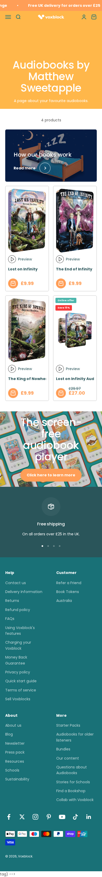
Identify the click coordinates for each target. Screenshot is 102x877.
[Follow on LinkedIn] (88, 816)
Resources (14, 761)
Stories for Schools (73, 782)
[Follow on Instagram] (35, 816)
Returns (12, 600)
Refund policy (17, 609)
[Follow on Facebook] (8, 816)
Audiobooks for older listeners (75, 737)
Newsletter (15, 743)
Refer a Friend (68, 582)
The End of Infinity (74, 269)
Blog (9, 734)
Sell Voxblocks (17, 699)
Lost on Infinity (23, 269)
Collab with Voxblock (75, 799)
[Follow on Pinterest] (48, 816)
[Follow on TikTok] (75, 816)
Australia (64, 600)
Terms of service (20, 690)
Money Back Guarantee (16, 660)
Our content (67, 758)
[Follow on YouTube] (62, 816)
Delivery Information (23, 591)
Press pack (15, 752)
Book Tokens (67, 591)
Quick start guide (21, 681)
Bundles (63, 749)
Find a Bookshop (71, 790)
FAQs (9, 618)
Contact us (15, 582)
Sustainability (17, 779)
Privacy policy (17, 672)
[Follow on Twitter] (22, 816)
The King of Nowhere (29, 378)
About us (13, 725)
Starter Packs (68, 725)
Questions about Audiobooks (71, 770)
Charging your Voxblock (18, 645)
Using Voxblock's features (20, 630)
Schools (12, 770)
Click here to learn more (51, 475)
